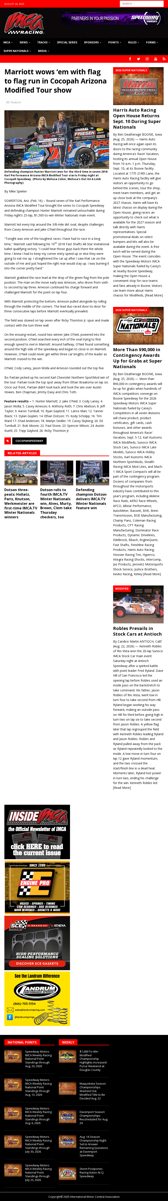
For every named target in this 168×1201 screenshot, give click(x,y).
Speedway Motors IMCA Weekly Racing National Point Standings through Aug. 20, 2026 (38, 1059)
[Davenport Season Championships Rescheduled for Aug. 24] (67, 1116)
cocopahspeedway (29, 441)
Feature (16, 102)
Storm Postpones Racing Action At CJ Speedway (91, 1172)
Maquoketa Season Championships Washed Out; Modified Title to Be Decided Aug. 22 (93, 1091)
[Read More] (154, 295)
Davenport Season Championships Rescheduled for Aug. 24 (94, 1117)
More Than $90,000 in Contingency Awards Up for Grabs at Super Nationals (137, 358)
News (24, 42)
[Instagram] (147, 59)
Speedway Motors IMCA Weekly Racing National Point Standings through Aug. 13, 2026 (38, 1087)
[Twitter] (138, 59)
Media (42, 51)
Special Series (67, 42)
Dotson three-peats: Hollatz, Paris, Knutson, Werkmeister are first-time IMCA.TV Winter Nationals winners (20, 503)
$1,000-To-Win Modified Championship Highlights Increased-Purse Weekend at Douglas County (93, 1061)
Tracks (42, 42)
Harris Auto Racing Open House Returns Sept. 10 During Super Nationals (137, 118)
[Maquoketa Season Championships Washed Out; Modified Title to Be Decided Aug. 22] (67, 1088)
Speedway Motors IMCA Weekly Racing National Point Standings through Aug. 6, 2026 (38, 1115)
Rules (132, 42)
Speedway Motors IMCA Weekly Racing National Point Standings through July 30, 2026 (38, 1144)
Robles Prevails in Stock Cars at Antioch (137, 631)
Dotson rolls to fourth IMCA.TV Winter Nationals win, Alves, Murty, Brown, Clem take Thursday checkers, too (56, 503)
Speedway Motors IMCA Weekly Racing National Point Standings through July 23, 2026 (38, 1172)
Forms (151, 42)
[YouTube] (155, 59)
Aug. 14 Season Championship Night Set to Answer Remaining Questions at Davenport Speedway (94, 1146)
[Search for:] (142, 3)
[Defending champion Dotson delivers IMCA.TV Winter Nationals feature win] (92, 473)
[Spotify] (164, 59)
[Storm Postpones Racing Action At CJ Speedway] (67, 1173)
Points (113, 42)
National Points (22, 1042)
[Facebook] (130, 59)
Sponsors (91, 42)
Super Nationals (16, 51)
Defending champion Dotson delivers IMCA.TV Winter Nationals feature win (91, 498)
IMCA (6, 42)
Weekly (68, 1042)
